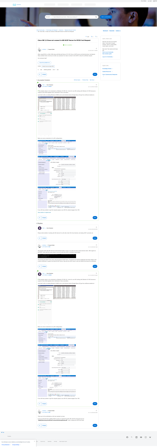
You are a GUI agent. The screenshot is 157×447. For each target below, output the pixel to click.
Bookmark (105, 30)
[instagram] (146, 437)
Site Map (55, 441)
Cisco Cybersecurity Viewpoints (109, 74)
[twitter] (132, 437)
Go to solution (68, 45)
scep (57, 69)
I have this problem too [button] (44, 62)
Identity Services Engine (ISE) (48, 66)
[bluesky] (150, 437)
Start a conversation (106, 16)
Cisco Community (40, 30)
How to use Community (107, 52)
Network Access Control (70, 30)
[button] (39, 74)
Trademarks (49, 441)
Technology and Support (51, 30)
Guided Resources (106, 71)
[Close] (34, 441)
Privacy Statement (5, 444)
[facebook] (127, 437)
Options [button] (118, 30)
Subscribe (111, 30)
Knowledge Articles (107, 68)
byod (41, 69)
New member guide (107, 53)
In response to (47, 86)
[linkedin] (136, 437)
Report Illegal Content (63, 441)
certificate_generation (47, 69)
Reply (95, 74)
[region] (18, 443)
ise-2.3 (54, 69)
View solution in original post (44, 212)
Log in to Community (107, 56)
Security (61, 30)
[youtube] (141, 437)
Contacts (9, 436)
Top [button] (3, 432)
